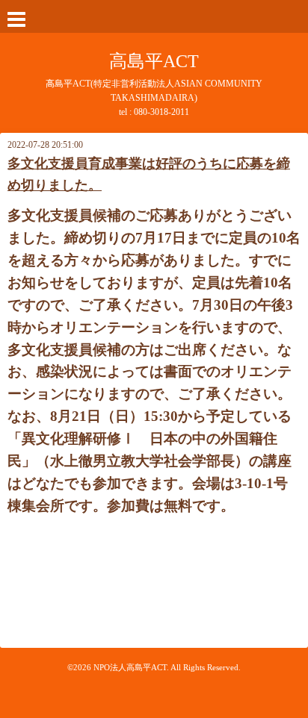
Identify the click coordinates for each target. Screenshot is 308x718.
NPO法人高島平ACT (130, 667)
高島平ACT (154, 61)
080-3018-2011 (161, 112)
